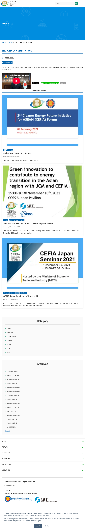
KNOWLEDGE (7, 464)
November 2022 (13, 403)
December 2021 (13, 391)
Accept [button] (38, 526)
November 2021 (13, 387)
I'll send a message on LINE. (51, 83)
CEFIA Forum (7, 62)
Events (10, 42)
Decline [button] (47, 526)
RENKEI (9, 344)
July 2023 (11, 411)
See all (7, 431)
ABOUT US (6, 470)
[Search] (76, 3)
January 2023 (13, 407)
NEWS (4, 441)
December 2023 (13, 415)
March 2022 (12, 399)
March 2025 (12, 423)
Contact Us (10, 485)
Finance (9, 340)
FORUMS (5, 447)
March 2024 (12, 419)
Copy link (62, 83)
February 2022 (13, 395)
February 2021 (13, 371)
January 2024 (13, 375)
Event (9, 328)
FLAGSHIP (6, 453)
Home (4, 42)
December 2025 (13, 379)
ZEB (8, 348)
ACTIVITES (6, 458)
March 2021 (12, 383)
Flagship (10, 332)
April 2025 (11, 427)
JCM (8, 352)
